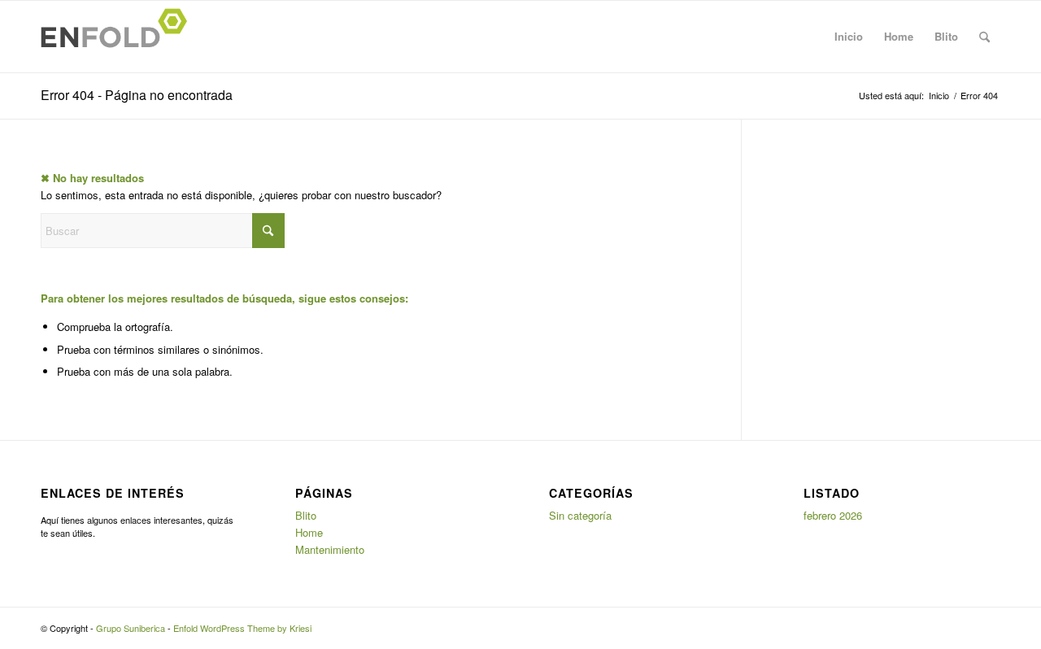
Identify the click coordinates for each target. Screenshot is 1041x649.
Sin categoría (580, 515)
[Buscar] (984, 36)
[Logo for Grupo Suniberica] (119, 36)
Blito (946, 36)
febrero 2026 (833, 515)
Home (898, 36)
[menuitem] (984, 36)
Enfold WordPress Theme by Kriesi (242, 627)
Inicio (848, 36)
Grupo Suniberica (130, 627)
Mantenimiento (329, 549)
